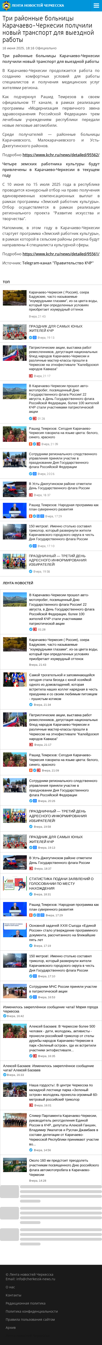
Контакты (13, 1295)
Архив (11, 1327)
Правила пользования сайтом (30, 1319)
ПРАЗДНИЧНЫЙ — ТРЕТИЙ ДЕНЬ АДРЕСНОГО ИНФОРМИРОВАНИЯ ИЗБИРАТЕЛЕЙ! (58, 560)
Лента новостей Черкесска (28, 1335)
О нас (10, 1287)
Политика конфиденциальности (32, 1311)
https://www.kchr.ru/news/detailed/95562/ (61, 154)
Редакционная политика (26, 1303)
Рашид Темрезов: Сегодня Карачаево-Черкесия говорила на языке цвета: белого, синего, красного (63, 433)
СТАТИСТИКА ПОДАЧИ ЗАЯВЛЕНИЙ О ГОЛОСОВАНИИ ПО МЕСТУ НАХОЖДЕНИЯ (61, 883)
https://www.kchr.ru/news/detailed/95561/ (61, 254)
